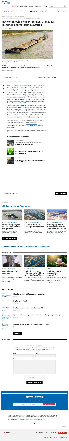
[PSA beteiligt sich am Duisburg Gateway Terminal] (34, 214)
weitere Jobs (17, 333)
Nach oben (63, 426)
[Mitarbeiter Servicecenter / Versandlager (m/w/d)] (6, 326)
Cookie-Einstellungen (63, 437)
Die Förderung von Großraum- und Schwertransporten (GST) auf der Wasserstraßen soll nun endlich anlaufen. (10, 233)
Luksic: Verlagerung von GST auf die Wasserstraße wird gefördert (11, 227)
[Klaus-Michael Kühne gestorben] (12, 261)
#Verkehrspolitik (44, 247)
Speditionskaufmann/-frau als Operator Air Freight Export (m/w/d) (37, 315)
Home (3, 16)
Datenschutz (55, 437)
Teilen (16, 77)
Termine (31, 6)
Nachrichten (14, 6)
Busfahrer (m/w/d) (20, 301)
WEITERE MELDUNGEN (9, 238)
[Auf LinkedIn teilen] (3, 91)
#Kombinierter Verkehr (28, 247)
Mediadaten (39, 433)
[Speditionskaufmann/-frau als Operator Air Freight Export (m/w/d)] (6, 317)
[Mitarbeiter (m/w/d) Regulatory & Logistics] (6, 295)
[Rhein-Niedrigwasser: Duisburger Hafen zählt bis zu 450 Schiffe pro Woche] (34, 261)
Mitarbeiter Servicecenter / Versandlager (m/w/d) (31, 324)
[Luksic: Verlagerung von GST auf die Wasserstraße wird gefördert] (12, 214)
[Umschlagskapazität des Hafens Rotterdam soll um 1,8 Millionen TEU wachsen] (57, 214)
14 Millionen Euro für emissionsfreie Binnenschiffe (54, 273)
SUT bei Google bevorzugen (47, 77)
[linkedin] (34, 422)
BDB (25, 103)
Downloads (23, 6)
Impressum (46, 437)
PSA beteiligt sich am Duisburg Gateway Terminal (34, 226)
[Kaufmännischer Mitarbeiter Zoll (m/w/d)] (6, 309)
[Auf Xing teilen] (3, 94)
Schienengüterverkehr (31, 124)
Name (37, 353)
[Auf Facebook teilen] (3, 85)
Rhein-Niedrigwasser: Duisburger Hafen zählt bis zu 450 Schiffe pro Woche (34, 273)
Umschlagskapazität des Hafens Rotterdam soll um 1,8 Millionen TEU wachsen (56, 227)
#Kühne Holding (11, 268)
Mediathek (38, 6)
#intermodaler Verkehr (16, 206)
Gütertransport (39, 125)
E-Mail (14, 353)
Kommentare (8, 77)
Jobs (46, 433)
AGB (50, 437)
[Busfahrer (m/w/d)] (6, 300)
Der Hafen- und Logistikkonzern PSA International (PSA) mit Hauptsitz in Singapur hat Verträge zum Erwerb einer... (33, 233)
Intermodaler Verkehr (19, 16)
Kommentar (15, 358)
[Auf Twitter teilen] (3, 88)
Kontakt (53, 433)
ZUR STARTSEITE (61, 193)
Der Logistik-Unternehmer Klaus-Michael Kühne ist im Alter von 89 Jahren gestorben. (12, 278)
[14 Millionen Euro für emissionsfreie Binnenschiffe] (57, 261)
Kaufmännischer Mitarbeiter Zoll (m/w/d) (28, 308)
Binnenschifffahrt (18, 103)
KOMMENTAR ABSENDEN (35, 382)
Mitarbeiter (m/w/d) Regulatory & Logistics (29, 294)
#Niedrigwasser (33, 268)
